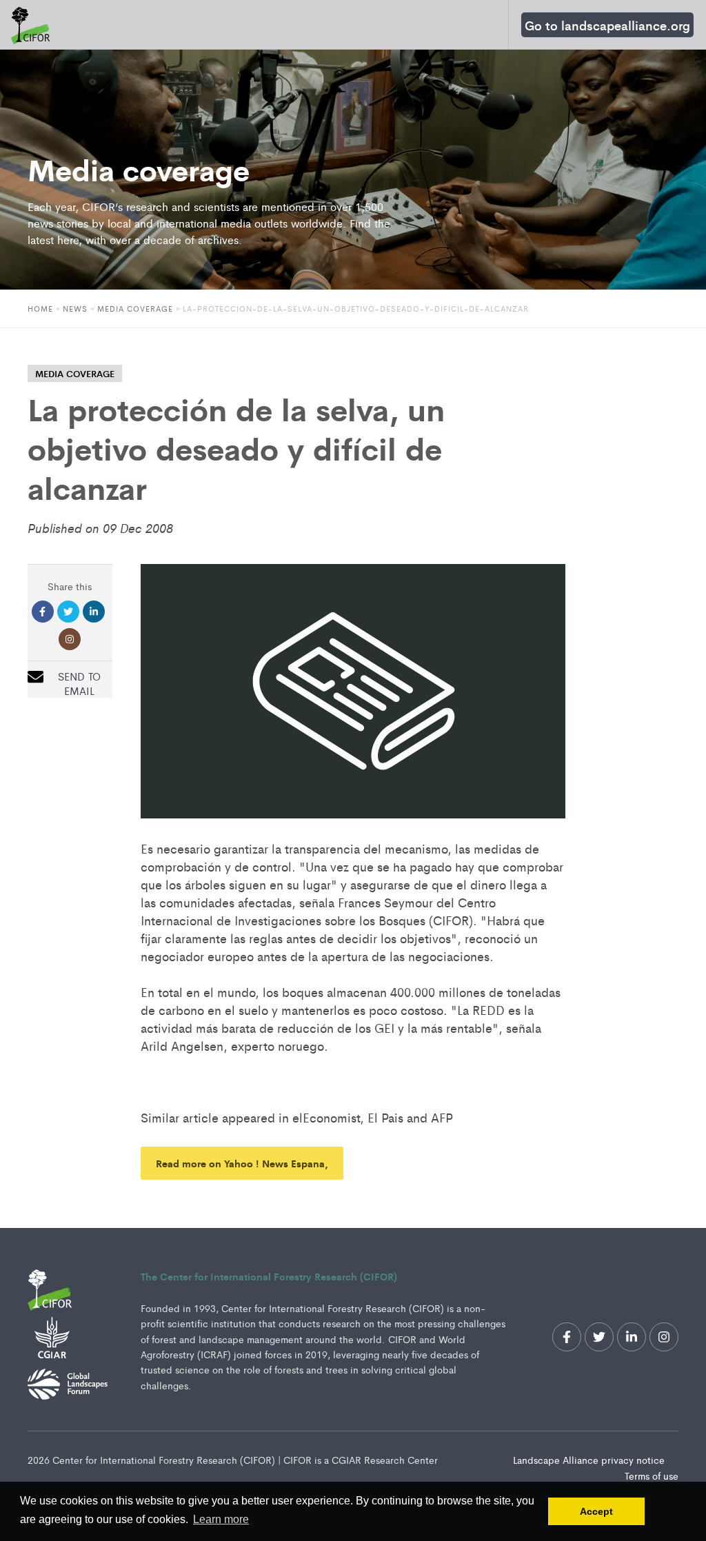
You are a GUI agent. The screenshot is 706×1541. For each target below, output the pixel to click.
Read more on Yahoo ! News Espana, (242, 1163)
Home (40, 308)
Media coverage (135, 308)
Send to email (79, 683)
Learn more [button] (221, 1519)
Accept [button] (596, 1511)
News (75, 308)
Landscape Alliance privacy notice (590, 1460)
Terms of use (651, 1475)
